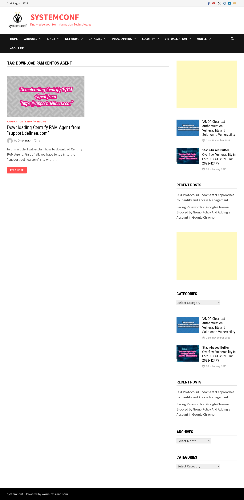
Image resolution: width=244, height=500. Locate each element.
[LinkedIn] (229, 3)
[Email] (234, 3)
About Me (17, 48)
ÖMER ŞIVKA (24, 140)
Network (72, 39)
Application (15, 121)
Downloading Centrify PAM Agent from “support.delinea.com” (43, 130)
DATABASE (95, 39)
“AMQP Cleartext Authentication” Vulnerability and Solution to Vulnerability (218, 128)
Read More (18, 170)
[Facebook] (209, 3)
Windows (30, 39)
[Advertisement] (207, 84)
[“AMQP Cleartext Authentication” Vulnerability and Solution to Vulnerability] (188, 122)
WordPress (49, 494)
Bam (65, 494)
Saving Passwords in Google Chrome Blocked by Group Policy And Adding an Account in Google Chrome (204, 212)
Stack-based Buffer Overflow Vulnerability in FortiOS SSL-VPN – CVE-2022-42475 (219, 156)
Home (14, 39)
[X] (219, 3)
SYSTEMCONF (54, 17)
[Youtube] (214, 3)
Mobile (202, 39)
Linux (51, 39)
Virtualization (176, 39)
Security (148, 39)
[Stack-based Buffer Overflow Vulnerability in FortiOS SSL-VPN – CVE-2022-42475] (188, 151)
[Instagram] (224, 3)
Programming (122, 39)
